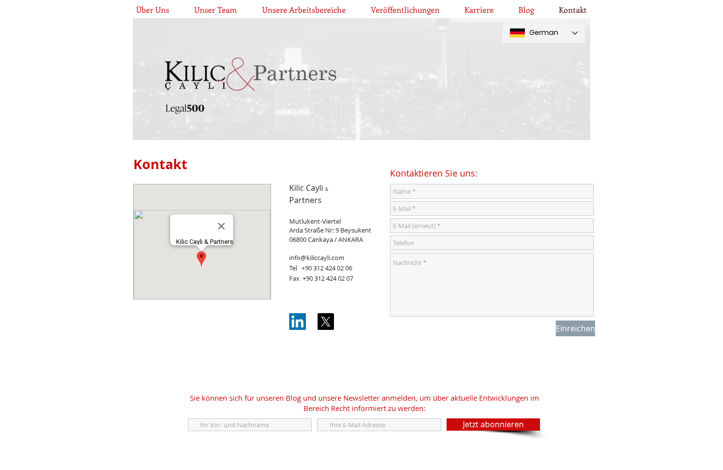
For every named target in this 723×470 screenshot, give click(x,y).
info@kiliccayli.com (316, 257)
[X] (325, 321)
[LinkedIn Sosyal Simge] (297, 321)
